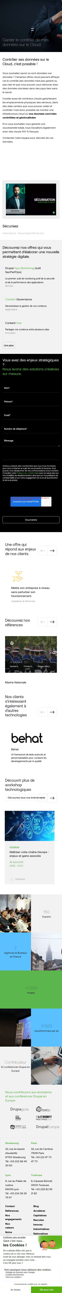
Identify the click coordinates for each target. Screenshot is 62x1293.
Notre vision (8, 1234)
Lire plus (9, 345)
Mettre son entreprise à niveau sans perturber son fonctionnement (30, 591)
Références (12, 1210)
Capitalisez (40, 1215)
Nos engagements (13, 1217)
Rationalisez (40, 1233)
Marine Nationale (15, 682)
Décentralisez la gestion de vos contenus (26, 306)
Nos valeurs (9, 1225)
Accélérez (39, 1210)
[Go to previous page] (43, 550)
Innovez (38, 1224)
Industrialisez (41, 1228)
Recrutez (38, 1219)
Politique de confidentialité (28, 473)
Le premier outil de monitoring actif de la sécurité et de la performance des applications (30, 280)
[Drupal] (12, 643)
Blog (36, 1206)
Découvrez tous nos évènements (26, 797)
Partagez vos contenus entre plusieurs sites (27, 329)
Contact (10, 1206)
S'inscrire (20, 879)
